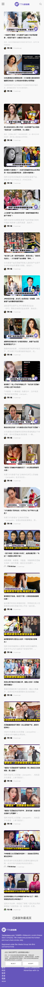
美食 (3, 976)
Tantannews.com (8, 935)
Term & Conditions (31, 967)
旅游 (3, 973)
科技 (3, 970)
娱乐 (3, 967)
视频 (3, 978)
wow (4, 981)
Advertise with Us (31, 970)
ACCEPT (30, 963)
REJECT (13, 963)
